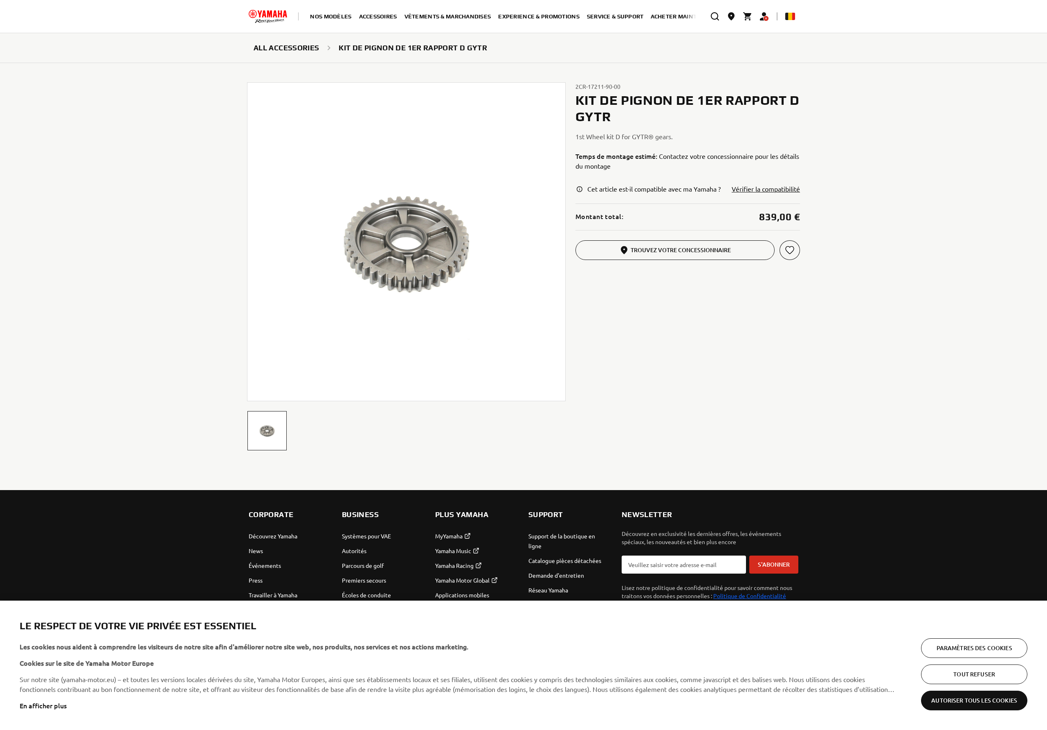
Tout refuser (974, 674)
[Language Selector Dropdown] (790, 16)
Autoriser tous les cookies (974, 700)
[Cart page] (748, 16)
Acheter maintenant (684, 16)
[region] (523, 665)
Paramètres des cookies (974, 648)
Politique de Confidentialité (749, 595)
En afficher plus (43, 705)
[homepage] (268, 16)
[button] (267, 430)
